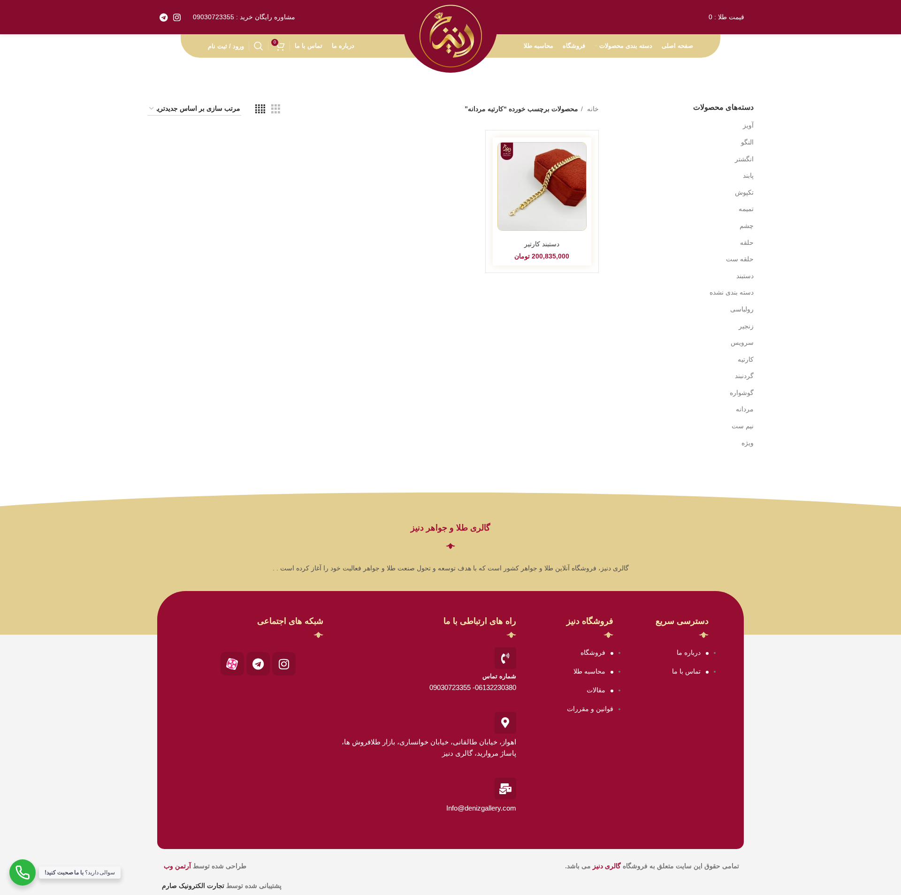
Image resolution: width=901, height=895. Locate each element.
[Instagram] (284, 663)
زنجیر (746, 326)
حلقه (747, 242)
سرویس (742, 342)
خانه (592, 109)
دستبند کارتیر (541, 244)
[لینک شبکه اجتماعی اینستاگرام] (176, 17)
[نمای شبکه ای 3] (275, 109)
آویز (748, 125)
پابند (748, 175)
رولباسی (742, 309)
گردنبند (744, 375)
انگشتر (744, 159)
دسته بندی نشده (732, 292)
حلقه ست (740, 259)
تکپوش (744, 192)
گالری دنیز (607, 866)
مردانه (745, 409)
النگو (747, 142)
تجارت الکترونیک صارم (194, 885)
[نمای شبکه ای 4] (260, 109)
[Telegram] (258, 663)
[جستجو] (258, 46)
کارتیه (746, 359)
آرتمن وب (177, 866)
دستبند (745, 276)
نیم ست (743, 426)
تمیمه (746, 208)
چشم (747, 225)
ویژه (747, 443)
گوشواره (742, 392)
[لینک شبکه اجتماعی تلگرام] (163, 17)
